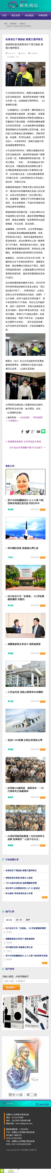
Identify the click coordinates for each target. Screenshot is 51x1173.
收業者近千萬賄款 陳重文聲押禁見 (21, 870)
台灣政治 (22, 24)
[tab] (9, 919)
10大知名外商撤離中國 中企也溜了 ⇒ (27, 447)
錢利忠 (23, 53)
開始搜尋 (10, 987)
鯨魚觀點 (29, 15)
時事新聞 (43, 15)
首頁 (4, 15)
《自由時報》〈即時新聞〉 (31, 417)
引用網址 (12, 421)
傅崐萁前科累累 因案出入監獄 (19, 878)
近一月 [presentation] (19, 920)
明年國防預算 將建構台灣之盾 (23, 548)
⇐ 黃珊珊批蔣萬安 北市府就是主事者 (23, 441)
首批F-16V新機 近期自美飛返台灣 (25, 740)
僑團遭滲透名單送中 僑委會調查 (24, 644)
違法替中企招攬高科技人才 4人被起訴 (23, 888)
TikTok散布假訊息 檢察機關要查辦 (21, 883)
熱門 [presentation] (28, 920)
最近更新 (15, 15)
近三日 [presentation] (9, 920)
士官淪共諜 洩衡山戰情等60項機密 (25, 692)
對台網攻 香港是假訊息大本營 (19, 893)
